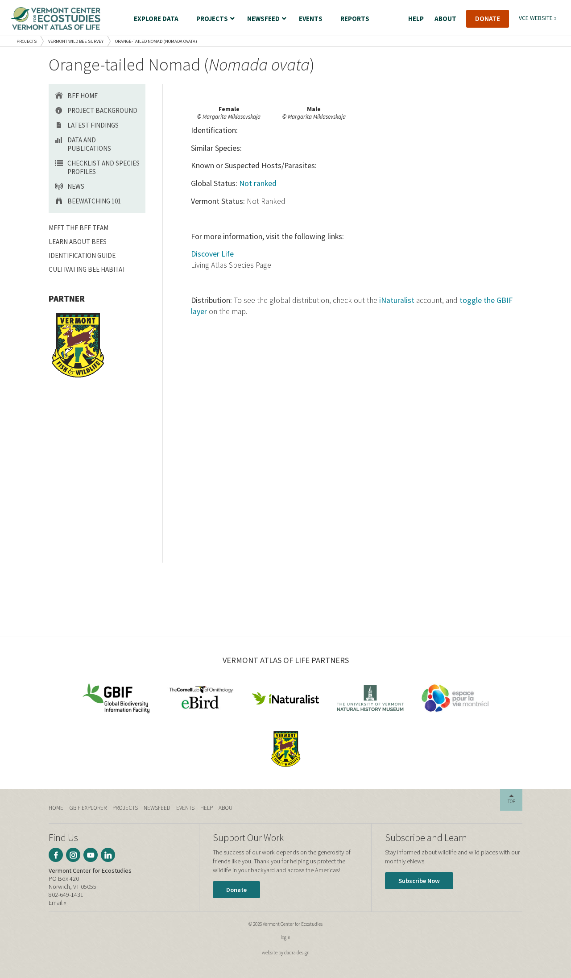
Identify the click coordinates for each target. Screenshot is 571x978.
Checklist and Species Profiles (103, 167)
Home (56, 808)
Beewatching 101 (94, 201)
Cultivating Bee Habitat (87, 269)
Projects (27, 41)
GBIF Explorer (88, 808)
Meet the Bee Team (78, 228)
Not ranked (258, 183)
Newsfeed (157, 808)
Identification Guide (82, 255)
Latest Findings (93, 125)
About (227, 808)
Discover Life (212, 254)
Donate (236, 890)
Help (206, 808)
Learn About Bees (78, 241)
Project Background (102, 110)
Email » (57, 903)
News (75, 186)
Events (185, 808)
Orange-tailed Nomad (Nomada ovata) (156, 41)
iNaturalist (396, 300)
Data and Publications (89, 144)
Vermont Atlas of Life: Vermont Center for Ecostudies (55, 18)
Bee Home (82, 95)
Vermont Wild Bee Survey (75, 41)
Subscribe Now (419, 881)
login (285, 937)
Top (511, 801)
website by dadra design (286, 952)
